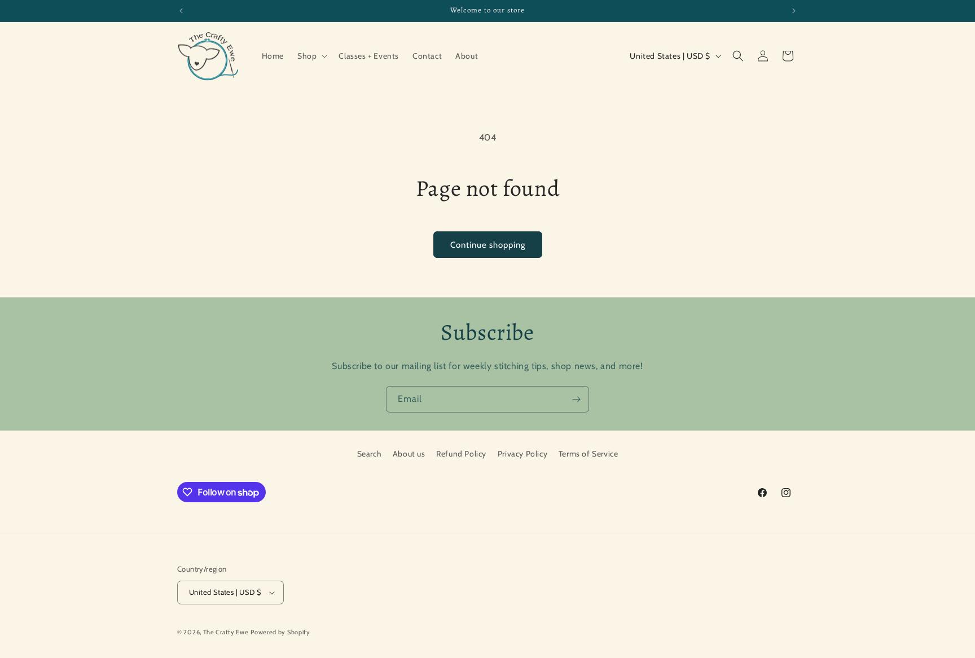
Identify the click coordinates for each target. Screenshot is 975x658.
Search (369, 454)
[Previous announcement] (181, 10)
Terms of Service (588, 454)
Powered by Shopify (280, 632)
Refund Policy (461, 454)
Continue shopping (487, 245)
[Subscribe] (576, 399)
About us (409, 454)
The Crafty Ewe (226, 632)
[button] (311, 56)
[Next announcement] (793, 10)
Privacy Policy (522, 454)
